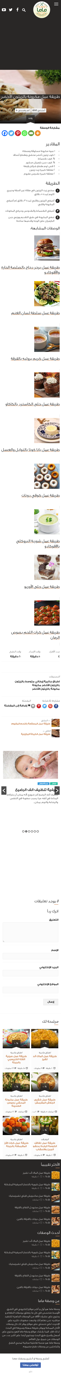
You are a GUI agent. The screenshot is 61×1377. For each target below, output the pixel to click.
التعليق (53, 919)
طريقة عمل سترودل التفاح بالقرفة (32, 1207)
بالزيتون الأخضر (51, 685)
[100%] (44, 1046)
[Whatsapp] (24, 133)
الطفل (54, 792)
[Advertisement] (30, 45)
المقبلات (44, 1139)
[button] (56, 4)
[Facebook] (5, 133)
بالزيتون (19, 681)
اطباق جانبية (52, 681)
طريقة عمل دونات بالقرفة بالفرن (33, 1219)
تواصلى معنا (30, 1365)
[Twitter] (11, 133)
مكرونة (36, 685)
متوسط (29, 681)
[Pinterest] (18, 133)
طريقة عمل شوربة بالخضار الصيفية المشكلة (27, 1184)
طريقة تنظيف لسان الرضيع (35, 798)
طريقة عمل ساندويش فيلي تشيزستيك (29, 1195)
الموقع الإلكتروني (47, 984)
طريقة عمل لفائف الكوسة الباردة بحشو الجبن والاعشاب (45, 1146)
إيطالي (39, 681)
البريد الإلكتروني (48, 967)
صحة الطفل (43, 792)
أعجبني (39, 110)
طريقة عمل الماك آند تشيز (36, 1172)
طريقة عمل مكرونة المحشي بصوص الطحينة (16, 1103)
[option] (30, 783)
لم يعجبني (22, 110)
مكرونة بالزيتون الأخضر (46, 688)
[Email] (31, 133)
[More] (38, 133)
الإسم (54, 950)
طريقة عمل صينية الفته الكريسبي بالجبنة (16, 1059)
